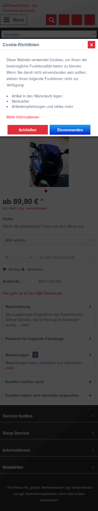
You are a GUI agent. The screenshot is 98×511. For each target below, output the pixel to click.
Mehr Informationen (23, 116)
